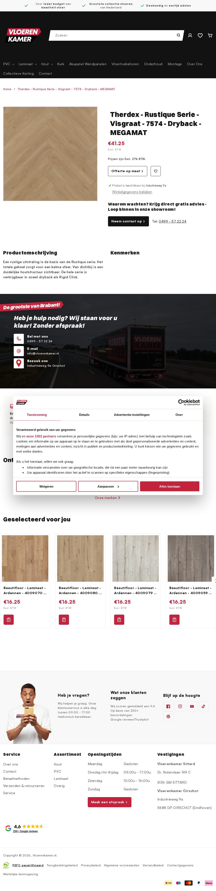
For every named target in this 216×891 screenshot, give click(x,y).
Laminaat (61, 778)
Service (9, 793)
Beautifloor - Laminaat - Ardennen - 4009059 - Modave (190, 590)
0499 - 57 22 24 (172, 221)
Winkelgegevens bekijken (132, 192)
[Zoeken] (178, 35)
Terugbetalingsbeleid (62, 865)
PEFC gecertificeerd (27, 865)
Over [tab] (179, 414)
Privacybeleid (91, 865)
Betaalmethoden (16, 778)
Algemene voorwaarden (121, 865)
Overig (59, 786)
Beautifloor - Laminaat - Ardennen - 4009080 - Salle (80, 590)
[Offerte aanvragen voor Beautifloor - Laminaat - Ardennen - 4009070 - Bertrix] (9, 620)
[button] (8, 64)
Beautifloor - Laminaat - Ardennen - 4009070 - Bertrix (25, 590)
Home (7, 89)
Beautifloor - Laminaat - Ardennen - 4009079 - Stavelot (135, 590)
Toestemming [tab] (37, 414)
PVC (57, 771)
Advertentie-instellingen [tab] (132, 414)
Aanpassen (105, 486)
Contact (9, 771)
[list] (108, 580)
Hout (58, 764)
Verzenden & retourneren (24, 786)
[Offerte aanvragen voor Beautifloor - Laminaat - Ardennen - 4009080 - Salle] (64, 620)
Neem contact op (126, 221)
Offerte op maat (125, 171)
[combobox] (117, 35)
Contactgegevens (180, 865)
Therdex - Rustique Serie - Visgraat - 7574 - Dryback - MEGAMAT (66, 89)
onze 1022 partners (41, 436)
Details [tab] (84, 414)
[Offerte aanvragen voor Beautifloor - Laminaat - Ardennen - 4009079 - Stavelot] (119, 620)
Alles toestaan (169, 486)
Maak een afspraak (107, 802)
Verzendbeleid (153, 865)
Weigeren (46, 486)
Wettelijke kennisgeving (20, 874)
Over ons (10, 764)
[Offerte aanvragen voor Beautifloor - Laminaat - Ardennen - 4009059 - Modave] (174, 620)
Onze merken (106, 498)
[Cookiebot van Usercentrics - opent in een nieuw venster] (181, 402)
